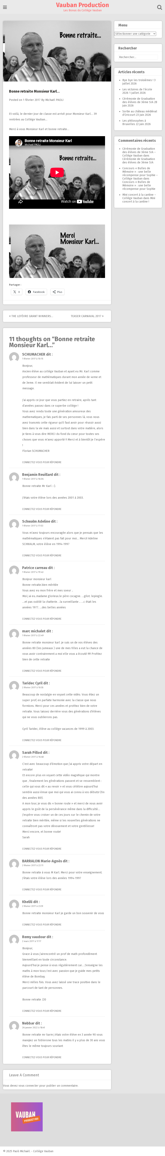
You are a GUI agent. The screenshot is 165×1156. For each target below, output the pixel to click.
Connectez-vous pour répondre (41, 462)
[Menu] (5, 7)
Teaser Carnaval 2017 (86, 316)
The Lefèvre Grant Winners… (32, 316)
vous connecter (28, 1085)
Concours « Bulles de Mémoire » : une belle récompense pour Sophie (138, 185)
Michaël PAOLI (54, 100)
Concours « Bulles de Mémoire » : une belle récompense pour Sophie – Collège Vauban (140, 173)
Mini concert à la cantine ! (138, 199)
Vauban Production (82, 5)
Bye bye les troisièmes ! (137, 80)
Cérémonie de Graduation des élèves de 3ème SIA (138, 100)
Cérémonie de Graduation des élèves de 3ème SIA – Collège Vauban (139, 152)
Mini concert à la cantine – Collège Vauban (139, 196)
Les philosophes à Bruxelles (134, 122)
